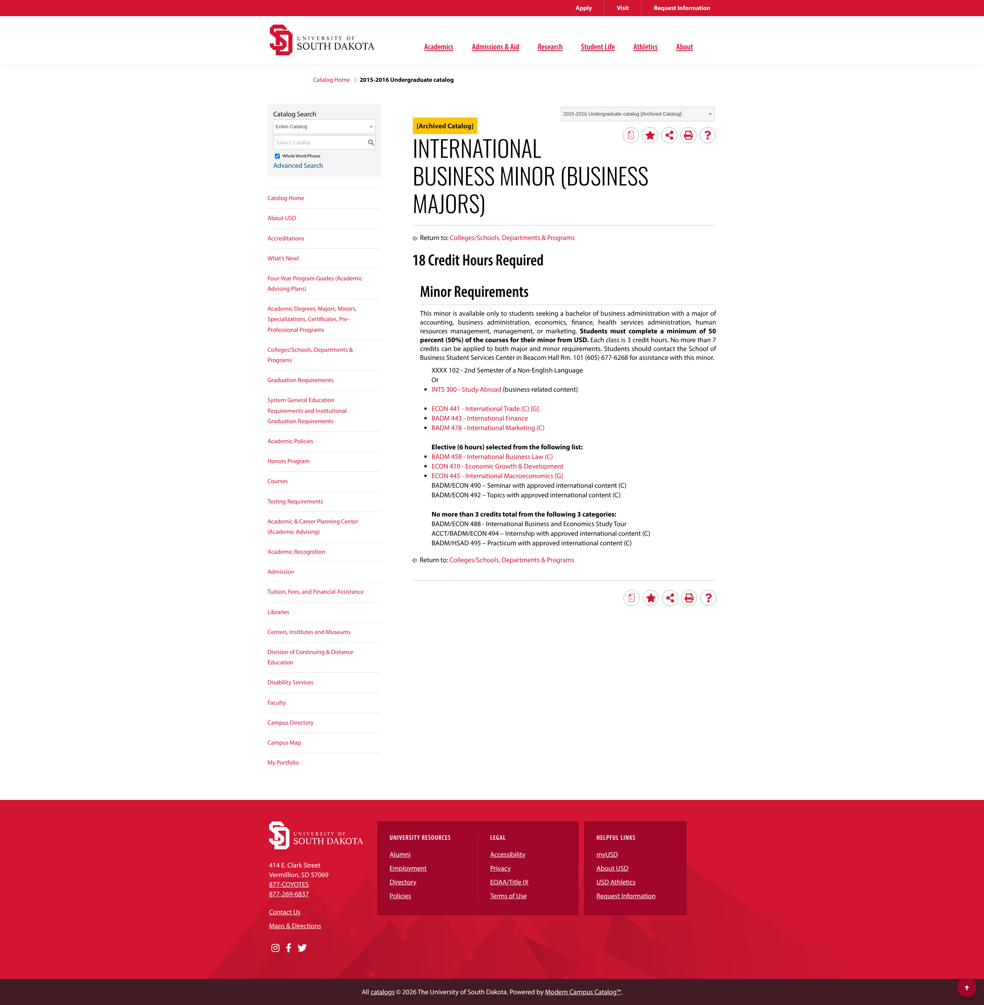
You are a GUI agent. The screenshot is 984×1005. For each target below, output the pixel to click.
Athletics (645, 46)
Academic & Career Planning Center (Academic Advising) (313, 527)
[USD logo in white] (316, 847)
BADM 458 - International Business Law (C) (492, 456)
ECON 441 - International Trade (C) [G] (485, 408)
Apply (584, 8)
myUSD (607, 854)
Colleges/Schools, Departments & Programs (310, 355)
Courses (278, 481)
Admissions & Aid (495, 46)
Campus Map (284, 743)
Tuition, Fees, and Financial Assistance (316, 592)
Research (550, 46)
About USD (282, 218)
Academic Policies (290, 441)
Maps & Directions (295, 925)
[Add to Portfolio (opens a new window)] (650, 135)
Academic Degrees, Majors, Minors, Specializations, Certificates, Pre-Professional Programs (312, 319)
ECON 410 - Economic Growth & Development (497, 466)
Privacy (500, 868)
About (684, 46)
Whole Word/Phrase (302, 156)
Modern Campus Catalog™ (583, 991)
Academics (439, 46)
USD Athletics (616, 882)
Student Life (598, 46)
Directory (403, 882)
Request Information (682, 8)
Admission (281, 572)
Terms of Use (508, 895)
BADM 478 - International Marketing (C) (488, 427)
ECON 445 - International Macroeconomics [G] (497, 475)
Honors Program (288, 461)
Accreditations (286, 238)
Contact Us (284, 911)
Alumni (400, 854)
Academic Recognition (296, 552)
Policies (400, 895)
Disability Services (291, 682)
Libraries (278, 612)
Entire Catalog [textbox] (291, 126)
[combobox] (638, 114)
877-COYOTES (289, 884)
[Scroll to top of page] (966, 987)
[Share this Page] (669, 135)
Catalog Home (331, 80)
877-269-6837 (289, 893)
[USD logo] (322, 44)
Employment (408, 868)
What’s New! (283, 258)
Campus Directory (291, 723)
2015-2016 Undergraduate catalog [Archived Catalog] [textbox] (622, 114)
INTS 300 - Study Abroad (466, 389)
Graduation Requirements (301, 380)
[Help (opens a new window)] (707, 135)
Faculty (277, 703)
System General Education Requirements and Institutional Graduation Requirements (307, 410)
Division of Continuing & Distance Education (310, 657)
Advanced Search (298, 165)
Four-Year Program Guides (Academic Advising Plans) (315, 284)
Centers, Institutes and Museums (309, 632)
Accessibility (507, 854)
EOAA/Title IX (509, 882)
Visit (623, 8)
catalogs (383, 991)
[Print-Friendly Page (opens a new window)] (688, 135)
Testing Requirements (295, 501)
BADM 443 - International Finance (480, 418)
